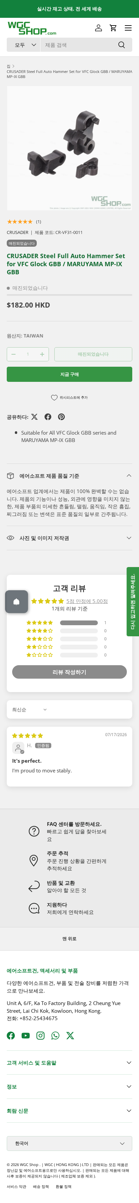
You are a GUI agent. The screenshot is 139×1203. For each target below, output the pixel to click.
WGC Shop (29, 1164)
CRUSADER (17, 232)
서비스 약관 (16, 1186)
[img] (27, 735)
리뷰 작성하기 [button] (69, 672)
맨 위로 (69, 938)
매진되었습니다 (93, 354)
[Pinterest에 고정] (61, 417)
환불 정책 (64, 1186)
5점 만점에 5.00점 (87, 601)
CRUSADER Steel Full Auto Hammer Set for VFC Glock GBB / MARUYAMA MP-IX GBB (69, 74)
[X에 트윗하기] (34, 417)
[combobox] (69, 45)
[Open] (16, 601)
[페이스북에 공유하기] (48, 417)
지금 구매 (69, 374)
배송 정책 (41, 1186)
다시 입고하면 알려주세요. (132, 602)
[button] (113, 28)
